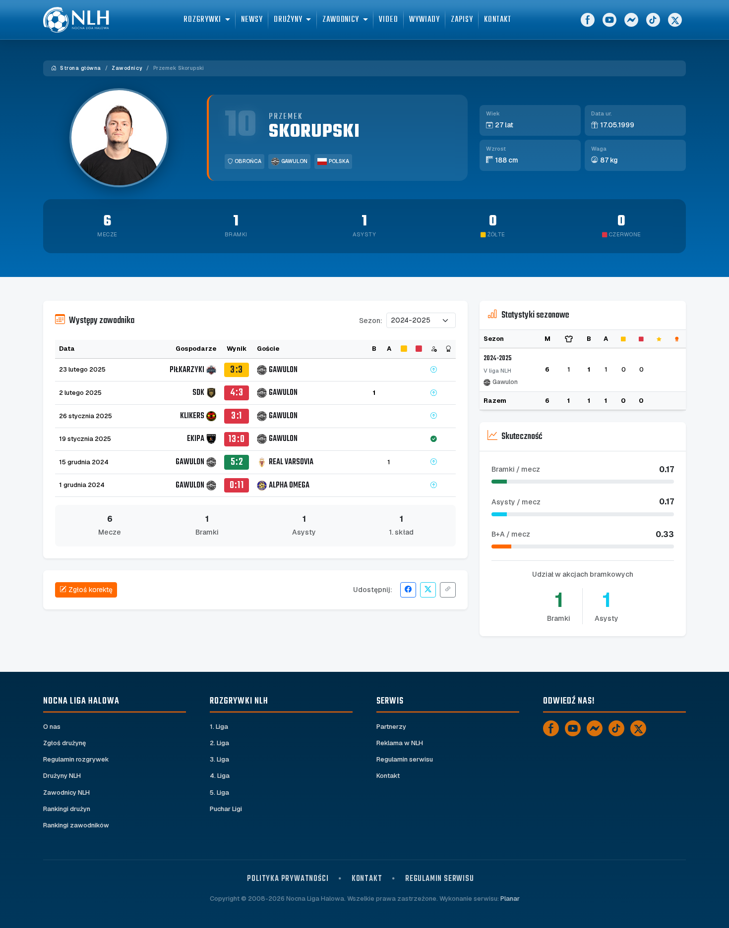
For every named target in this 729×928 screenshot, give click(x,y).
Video (388, 19)
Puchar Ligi (226, 809)
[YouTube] (609, 20)
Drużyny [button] (288, 19)
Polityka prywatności (287, 879)
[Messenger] (631, 20)
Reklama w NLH (399, 743)
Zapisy (462, 19)
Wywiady (424, 19)
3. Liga (219, 759)
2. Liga (219, 743)
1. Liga (219, 726)
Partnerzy (391, 726)
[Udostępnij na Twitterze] (428, 590)
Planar (510, 898)
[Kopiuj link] (448, 590)
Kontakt (497, 19)
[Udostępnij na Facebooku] (408, 590)
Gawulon (294, 161)
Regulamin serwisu (404, 759)
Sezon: (370, 320)
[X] (675, 20)
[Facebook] (588, 20)
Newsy (252, 19)
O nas (52, 726)
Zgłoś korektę (90, 589)
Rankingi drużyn (66, 809)
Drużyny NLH (62, 775)
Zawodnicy (127, 68)
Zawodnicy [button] (340, 19)
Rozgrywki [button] (202, 19)
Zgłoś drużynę (64, 743)
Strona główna (80, 68)
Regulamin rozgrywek (76, 759)
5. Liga (219, 792)
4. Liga (220, 775)
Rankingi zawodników (76, 825)
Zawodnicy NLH (66, 792)
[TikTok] (653, 20)
